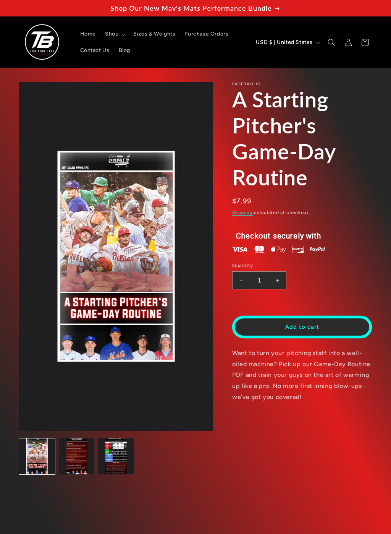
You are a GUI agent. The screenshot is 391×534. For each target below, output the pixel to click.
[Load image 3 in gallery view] (116, 456)
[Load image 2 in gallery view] (77, 456)
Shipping (242, 212)
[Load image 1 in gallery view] (37, 456)
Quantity (242, 265)
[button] (114, 34)
